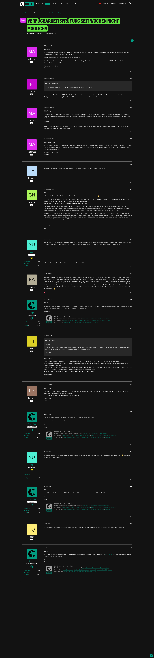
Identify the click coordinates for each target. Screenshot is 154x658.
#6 (131, 189)
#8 (131, 274)
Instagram (82, 322)
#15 (131, 523)
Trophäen (26, 263)
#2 (131, 78)
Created (66, 322)
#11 (131, 385)
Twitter (92, 437)
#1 (131, 46)
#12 (131, 411)
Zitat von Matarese (52, 83)
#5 (131, 165)
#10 (131, 335)
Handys (113, 435)
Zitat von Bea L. (51, 340)
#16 (131, 548)
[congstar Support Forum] (27, 4)
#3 (131, 107)
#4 (131, 139)
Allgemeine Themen (69, 435)
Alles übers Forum (68, 320)
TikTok (96, 322)
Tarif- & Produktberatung (81, 320)
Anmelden (113, 3)
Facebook (73, 322)
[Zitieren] (130, 71)
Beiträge (26, 265)
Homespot (93, 320)
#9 (131, 299)
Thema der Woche (69, 437)
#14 (131, 486)
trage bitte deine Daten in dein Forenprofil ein (95, 319)
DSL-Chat (108, 554)
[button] (103, 4)
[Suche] (130, 4)
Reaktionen (27, 261)
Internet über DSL (102, 320)
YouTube (89, 322)
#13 (131, 451)
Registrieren (122, 3)
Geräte (110, 320)
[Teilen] (132, 40)
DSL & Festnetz (106, 435)
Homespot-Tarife (96, 435)
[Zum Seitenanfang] (151, 655)
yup (75, 263)
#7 (131, 239)
